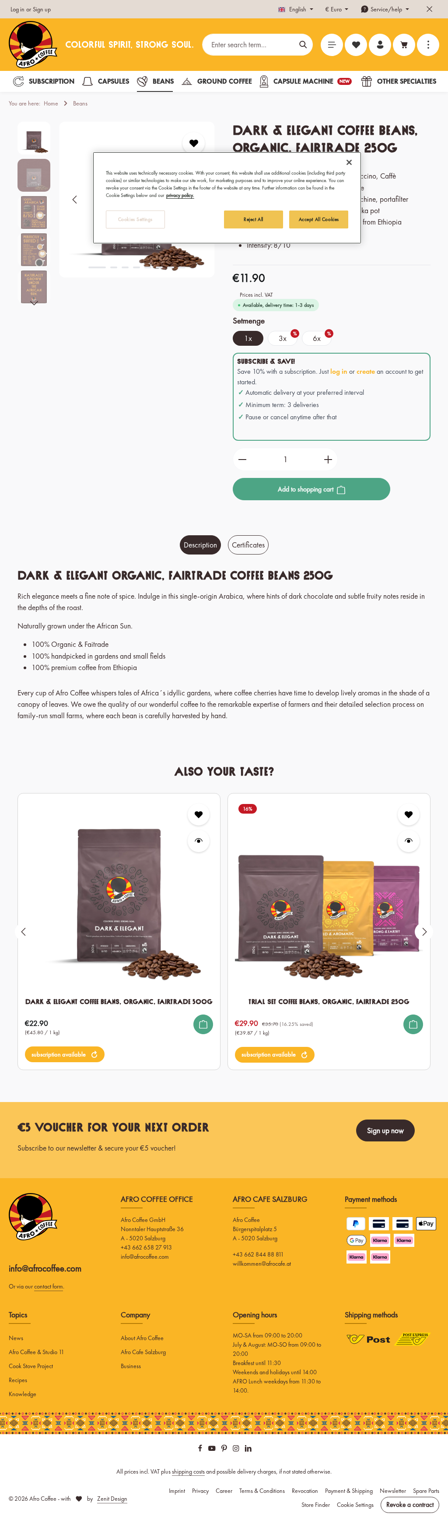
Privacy (200, 1491)
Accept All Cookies (319, 219)
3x (288, 337)
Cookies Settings (135, 219)
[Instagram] (236, 1450)
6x (322, 337)
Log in (17, 9)
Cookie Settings (355, 1505)
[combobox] (248, 45)
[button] (65, 1054)
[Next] (34, 303)
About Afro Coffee (142, 1338)
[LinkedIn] (248, 1450)
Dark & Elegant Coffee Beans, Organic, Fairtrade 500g (119, 1001)
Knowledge (22, 1394)
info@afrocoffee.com (45, 1268)
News (16, 1338)
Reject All (253, 219)
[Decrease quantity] (242, 459)
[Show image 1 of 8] (97, 267)
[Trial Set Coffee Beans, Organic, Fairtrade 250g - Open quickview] (409, 841)
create (366, 371)
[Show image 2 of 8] (113, 267)
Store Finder (315, 1505)
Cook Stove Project (31, 1366)
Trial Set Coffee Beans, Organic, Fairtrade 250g (329, 1001)
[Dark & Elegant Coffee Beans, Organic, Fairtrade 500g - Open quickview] (199, 841)
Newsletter (393, 1491)
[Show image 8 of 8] (182, 267)
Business (131, 1366)
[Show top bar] (428, 45)
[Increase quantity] (328, 459)
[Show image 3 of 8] (125, 267)
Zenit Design (112, 1498)
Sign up (42, 9)
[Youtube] (212, 1450)
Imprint (177, 1491)
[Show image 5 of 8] (147, 267)
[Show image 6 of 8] (159, 267)
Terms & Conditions (262, 1491)
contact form (48, 1286)
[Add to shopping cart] (203, 1024)
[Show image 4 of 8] (136, 267)
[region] (224, 932)
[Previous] (75, 199)
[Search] (303, 45)
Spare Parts (426, 1491)
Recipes (18, 1380)
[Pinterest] (224, 1450)
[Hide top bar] (429, 9)
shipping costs (188, 1471)
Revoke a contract (410, 1504)
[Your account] (380, 45)
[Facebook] (200, 1450)
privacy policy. (180, 195)
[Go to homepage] (33, 44)
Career (224, 1491)
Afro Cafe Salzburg (143, 1352)
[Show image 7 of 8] (170, 267)
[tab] (200, 545)
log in (338, 371)
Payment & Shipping (349, 1491)
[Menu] (332, 45)
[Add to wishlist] (193, 143)
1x (248, 338)
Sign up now (385, 1130)
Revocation (305, 1491)
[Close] (349, 162)
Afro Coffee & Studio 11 (36, 1352)
